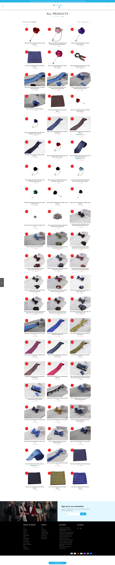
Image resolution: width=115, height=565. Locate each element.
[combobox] (87, 22)
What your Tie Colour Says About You (66, 539)
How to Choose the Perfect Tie (64, 527)
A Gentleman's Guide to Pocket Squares (66, 532)
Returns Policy (43, 538)
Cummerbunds (26, 539)
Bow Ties (25, 529)
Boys (24, 545)
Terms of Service (44, 536)
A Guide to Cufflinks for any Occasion (66, 541)
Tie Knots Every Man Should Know (65, 535)
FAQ (42, 527)
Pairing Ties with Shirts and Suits (65, 546)
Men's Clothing (26, 541)
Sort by (78, 21)
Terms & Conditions (44, 533)
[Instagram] (81, 528)
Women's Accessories (27, 544)
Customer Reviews (44, 532)
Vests (24, 532)
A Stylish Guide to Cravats (64, 538)
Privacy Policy (43, 535)
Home (53, 16)
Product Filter (58, 562)
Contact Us (43, 529)
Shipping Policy (44, 530)
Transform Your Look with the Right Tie (66, 533)
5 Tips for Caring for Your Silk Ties (65, 536)
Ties (24, 527)
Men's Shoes (25, 533)
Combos (24, 536)
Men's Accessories (26, 542)
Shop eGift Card (26, 548)
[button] (2, 282)
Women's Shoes (26, 535)
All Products (57, 16)
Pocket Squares (26, 538)
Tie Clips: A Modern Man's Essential (65, 542)
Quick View (34, 34)
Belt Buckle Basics (62, 548)
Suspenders (25, 530)
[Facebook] (78, 528)
